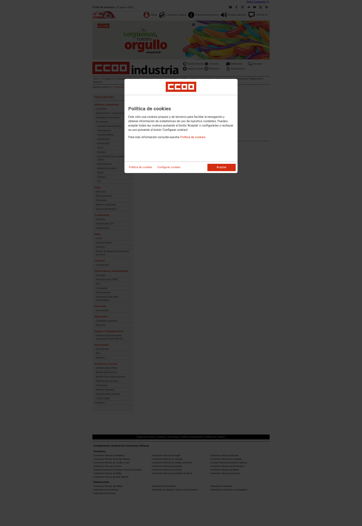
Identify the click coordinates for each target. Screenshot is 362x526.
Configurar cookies (168, 167)
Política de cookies (193, 137)
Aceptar (221, 167)
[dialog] (181, 126)
